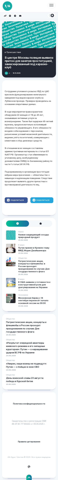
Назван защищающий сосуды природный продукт (33, 236)
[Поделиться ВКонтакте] (10, 16)
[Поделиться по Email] (20, 16)
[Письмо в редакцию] (29, 467)
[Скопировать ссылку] (5, 16)
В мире (21, 245)
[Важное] (40, 223)
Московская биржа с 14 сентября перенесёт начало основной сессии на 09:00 (33, 300)
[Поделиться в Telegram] (15, 16)
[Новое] (17, 223)
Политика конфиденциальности (29, 404)
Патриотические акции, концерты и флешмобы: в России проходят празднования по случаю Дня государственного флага (34, 266)
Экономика (23, 295)
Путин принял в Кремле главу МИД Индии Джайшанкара (33, 249)
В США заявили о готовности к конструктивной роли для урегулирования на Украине (34, 285)
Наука (20, 232)
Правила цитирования (29, 441)
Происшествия (13, 52)
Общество (22, 258)
